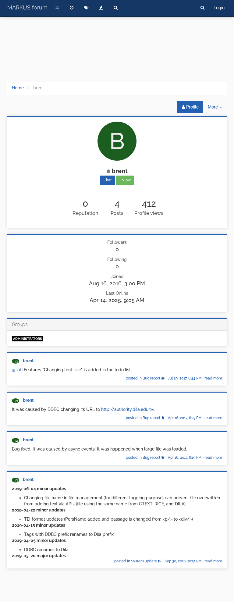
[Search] (115, 7)
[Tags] (86, 7)
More (217, 108)
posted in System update (157, 561)
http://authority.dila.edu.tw (127, 409)
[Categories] (57, 7)
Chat (108, 180)
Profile (192, 107)
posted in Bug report (163, 378)
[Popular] (101, 7)
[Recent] (71, 7)
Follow (125, 180)
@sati (17, 369)
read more (213, 378)
